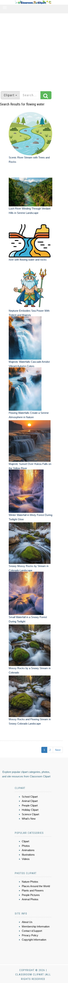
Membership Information (36, 926)
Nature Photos (30, 881)
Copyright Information (34, 939)
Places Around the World (36, 886)
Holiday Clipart (30, 809)
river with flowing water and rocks (28, 259)
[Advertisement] (34, 50)
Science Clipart (30, 814)
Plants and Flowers (33, 890)
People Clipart (30, 805)
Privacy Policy (30, 935)
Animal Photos (30, 899)
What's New (29, 818)
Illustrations (28, 854)
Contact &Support (32, 930)
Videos (26, 858)
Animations (28, 850)
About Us (27, 922)
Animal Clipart (30, 800)
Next (58, 749)
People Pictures (31, 894)
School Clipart (30, 796)
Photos (26, 845)
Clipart (25, 841)
